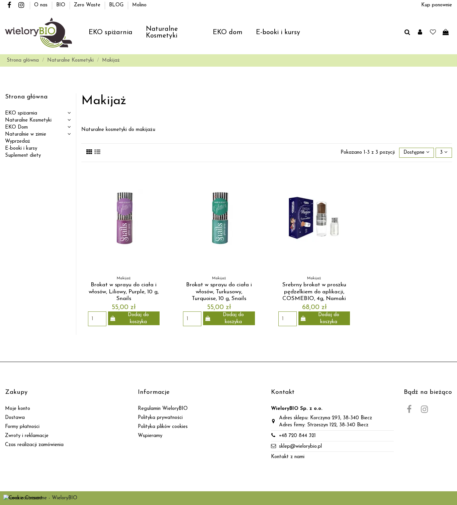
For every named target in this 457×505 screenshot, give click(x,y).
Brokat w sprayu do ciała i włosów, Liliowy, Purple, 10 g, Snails (124, 291)
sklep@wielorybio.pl (300, 446)
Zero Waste (88, 5)
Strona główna (26, 97)
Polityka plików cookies (163, 426)
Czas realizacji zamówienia (34, 444)
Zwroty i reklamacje (27, 435)
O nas (41, 5)
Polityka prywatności (160, 417)
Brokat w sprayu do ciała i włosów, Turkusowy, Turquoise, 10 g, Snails (219, 291)
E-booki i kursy (21, 148)
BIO (61, 5)
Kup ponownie (436, 5)
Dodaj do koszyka (138, 318)
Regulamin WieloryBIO (163, 408)
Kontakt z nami (287, 456)
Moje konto (17, 408)
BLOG (117, 5)
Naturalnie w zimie (25, 134)
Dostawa (15, 417)
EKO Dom (16, 127)
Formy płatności (22, 426)
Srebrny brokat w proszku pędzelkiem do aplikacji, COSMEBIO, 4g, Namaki (314, 291)
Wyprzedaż (17, 141)
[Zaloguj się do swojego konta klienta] (420, 33)
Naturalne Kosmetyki (28, 120)
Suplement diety (23, 155)
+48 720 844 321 (297, 435)
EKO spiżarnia (21, 113)
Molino (139, 5)
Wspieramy (150, 435)
